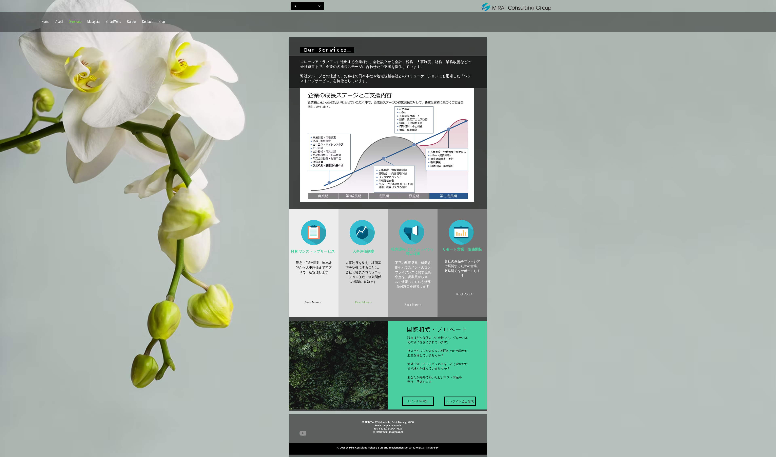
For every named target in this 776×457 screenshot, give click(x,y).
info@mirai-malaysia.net (389, 431)
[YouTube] (303, 433)
